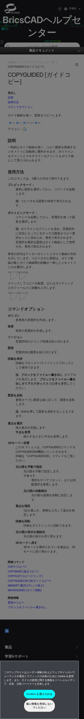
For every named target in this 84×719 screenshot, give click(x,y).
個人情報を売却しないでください (39, 705)
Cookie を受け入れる (39, 694)
